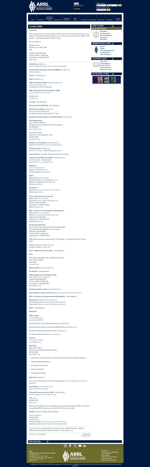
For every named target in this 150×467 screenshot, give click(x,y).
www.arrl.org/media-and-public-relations (69, 293)
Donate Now (105, 450)
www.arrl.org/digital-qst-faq (48, 180)
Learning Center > (105, 52)
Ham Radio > (104, 31)
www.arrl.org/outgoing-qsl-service (54, 304)
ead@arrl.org (49, 109)
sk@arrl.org (41, 377)
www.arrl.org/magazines (37, 167)
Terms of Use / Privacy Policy (109, 457)
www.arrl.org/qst (43, 178)
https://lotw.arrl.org (35, 162)
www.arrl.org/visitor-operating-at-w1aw (54, 421)
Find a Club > (104, 37)
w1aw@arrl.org (34, 419)
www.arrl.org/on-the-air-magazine (49, 190)
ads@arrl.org (42, 64)
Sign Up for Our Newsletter (109, 460)
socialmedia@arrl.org (45, 386)
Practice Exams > (105, 65)
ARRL (48, 6)
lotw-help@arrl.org (59, 157)
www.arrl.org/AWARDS (36, 320)
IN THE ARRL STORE (100, 74)
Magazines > (110, 50)
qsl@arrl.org (42, 300)
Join (103, 452)
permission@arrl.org (54, 289)
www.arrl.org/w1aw (35, 415)
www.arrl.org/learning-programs (39, 111)
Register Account (78, 5)
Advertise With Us (106, 453)
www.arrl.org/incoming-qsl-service (55, 302)
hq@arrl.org (33, 59)
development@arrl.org (55, 82)
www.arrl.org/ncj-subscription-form (47, 200)
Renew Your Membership (111, 452)
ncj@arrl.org (39, 207)
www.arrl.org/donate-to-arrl (37, 85)
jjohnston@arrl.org (35, 129)
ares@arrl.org (65, 70)
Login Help (77, 8)
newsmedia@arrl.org (47, 268)
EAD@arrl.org (45, 148)
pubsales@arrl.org (35, 285)
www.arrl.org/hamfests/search (52, 145)
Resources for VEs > (106, 69)
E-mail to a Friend (106, 458)
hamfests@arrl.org (53, 142)
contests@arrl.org (35, 342)
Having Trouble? (85, 436)
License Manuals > (105, 63)
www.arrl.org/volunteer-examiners (40, 92)
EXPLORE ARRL (35, 441)
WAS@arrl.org (72, 327)
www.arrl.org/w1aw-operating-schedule (54, 424)
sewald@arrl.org (34, 139)
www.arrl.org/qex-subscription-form (47, 215)
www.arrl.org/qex (43, 213)
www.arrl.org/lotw (34, 160)
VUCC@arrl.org (64, 323)
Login (76, 3)
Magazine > (106, 35)
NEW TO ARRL (98, 26)
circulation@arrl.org (41, 170)
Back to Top (86, 434)
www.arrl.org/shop (43, 277)
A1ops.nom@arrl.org (53, 334)
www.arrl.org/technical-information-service (42, 394)
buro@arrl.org (52, 300)
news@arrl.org (34, 264)
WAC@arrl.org (61, 330)
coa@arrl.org (46, 172)
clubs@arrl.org (38, 79)
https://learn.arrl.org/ (35, 150)
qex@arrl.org (39, 221)
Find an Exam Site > (106, 67)
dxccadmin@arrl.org (35, 318)
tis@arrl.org (33, 402)
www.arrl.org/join (54, 229)
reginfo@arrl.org (34, 354)
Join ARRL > (103, 39)
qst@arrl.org (39, 184)
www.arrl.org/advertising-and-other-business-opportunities (48, 66)
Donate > (102, 48)
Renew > (102, 46)
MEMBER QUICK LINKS (101, 43)
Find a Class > (104, 61)
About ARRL (32, 434)
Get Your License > (105, 33)
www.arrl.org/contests (36, 340)
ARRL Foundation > (105, 54)
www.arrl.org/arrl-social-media (38, 389)
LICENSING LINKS (99, 59)
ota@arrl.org (39, 192)
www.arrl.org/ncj (43, 198)
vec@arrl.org (33, 98)
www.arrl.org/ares (34, 72)
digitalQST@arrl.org (48, 182)
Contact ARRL (105, 455)
